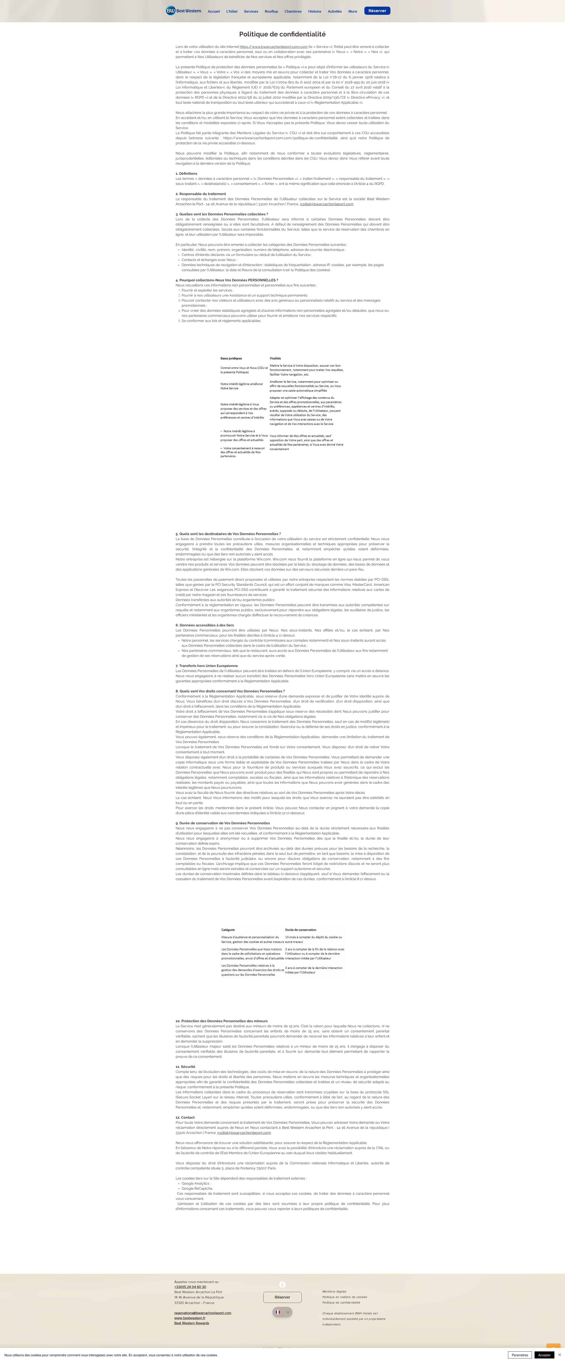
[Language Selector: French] (282, 1312)
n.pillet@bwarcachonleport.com (327, 204)
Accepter (544, 1355)
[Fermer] (559, 1354)
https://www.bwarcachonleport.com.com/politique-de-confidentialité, (280, 138)
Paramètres (520, 1355)
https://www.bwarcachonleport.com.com (274, 47)
